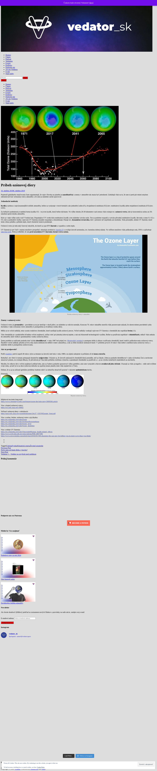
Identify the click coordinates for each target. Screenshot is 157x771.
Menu (4, 80)
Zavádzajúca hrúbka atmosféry (12, 603)
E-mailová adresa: (7, 618)
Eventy (8, 63)
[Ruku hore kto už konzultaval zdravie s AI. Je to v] (59, 718)
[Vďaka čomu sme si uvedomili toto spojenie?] (98, 696)
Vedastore (9, 61)
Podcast (8, 59)
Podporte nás (10, 67)
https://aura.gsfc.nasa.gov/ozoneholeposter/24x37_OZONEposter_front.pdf (28, 414)
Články (8, 57)
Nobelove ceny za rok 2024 (11, 555)
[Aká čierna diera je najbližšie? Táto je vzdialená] (59, 651)
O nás (8, 72)
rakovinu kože (6, 232)
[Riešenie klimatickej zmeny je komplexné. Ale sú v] (137, 741)
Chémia (9, 446)
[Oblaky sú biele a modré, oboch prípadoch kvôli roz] (59, 696)
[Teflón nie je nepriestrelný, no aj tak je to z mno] (137, 718)
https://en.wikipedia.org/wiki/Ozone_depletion (17, 426)
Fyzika (14, 446)
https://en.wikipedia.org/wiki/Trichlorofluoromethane (20, 422)
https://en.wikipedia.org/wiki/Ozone (14, 420)
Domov (8, 55)
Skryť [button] (91, 3)
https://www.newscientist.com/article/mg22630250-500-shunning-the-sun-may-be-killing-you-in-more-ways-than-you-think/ (46, 436)
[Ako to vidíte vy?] (137, 651)
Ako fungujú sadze (8, 579)
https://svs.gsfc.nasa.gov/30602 (12, 408)
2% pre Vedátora (12, 69)
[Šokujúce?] (59, 674)
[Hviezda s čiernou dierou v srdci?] (20, 718)
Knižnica (9, 65)
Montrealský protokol (75, 341)
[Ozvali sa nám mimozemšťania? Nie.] (137, 696)
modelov (9, 354)
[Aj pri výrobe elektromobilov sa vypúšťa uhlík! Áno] (98, 651)
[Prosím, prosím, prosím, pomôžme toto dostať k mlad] (59, 741)
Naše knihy (10, 74)
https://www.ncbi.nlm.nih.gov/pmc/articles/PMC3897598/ (22, 434)
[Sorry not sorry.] (20, 696)
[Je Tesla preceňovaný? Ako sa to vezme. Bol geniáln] (98, 674)
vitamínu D (59, 230)
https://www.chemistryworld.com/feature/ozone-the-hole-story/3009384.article (29, 402)
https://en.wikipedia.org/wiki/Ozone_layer (16, 424)
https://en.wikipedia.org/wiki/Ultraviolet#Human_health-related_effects (26, 432)
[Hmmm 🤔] (98, 741)
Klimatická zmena (23, 446)
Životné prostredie (36, 446)
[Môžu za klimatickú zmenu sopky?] (98, 718)
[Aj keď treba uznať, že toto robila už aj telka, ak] (20, 651)
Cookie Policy (41, 767)
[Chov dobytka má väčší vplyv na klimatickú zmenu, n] (20, 741)
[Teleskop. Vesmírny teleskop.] (137, 674)
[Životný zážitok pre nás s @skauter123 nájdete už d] (20, 674)
